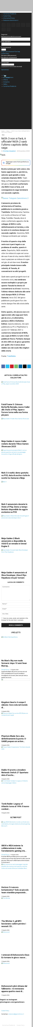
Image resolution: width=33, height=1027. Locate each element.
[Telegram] (23, 25)
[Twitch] (28, 25)
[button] (4, 71)
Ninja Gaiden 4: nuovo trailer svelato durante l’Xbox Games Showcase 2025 (15, 444)
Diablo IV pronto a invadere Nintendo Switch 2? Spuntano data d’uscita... (14, 772)
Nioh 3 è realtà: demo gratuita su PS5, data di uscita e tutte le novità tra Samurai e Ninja (15, 475)
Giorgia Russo (5, 669)
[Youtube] (8, 29)
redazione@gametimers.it (16, 1014)
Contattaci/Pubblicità (9, 14)
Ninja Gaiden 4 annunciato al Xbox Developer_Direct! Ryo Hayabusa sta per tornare (14, 575)
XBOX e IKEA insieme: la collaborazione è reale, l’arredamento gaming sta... (13, 848)
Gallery (5, 84)
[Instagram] (8, 25)
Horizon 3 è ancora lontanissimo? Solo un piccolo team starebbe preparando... (15, 890)
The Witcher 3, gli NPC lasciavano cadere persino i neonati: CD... (13, 923)
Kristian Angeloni (9, 151)
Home (2, 131)
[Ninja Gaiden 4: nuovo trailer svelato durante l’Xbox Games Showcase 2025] (15, 427)
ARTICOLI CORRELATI (13, 375)
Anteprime (6, 82)
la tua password (6, 47)
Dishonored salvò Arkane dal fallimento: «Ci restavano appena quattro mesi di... (14, 988)
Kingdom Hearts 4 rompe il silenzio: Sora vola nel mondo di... (14, 705)
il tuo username (6, 41)
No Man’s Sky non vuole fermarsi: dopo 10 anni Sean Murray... (14, 663)
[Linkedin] (13, 25)
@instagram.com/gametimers (12, 1002)
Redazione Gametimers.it (10, 20)
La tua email (5, 62)
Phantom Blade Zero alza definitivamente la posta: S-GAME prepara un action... (13, 738)
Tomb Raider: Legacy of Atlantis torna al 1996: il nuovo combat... (15, 806)
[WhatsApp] (16, 366)
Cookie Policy (7, 16)
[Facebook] (4, 25)
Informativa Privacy (9, 18)
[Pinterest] (18, 25)
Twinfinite (11, 356)
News (8, 131)
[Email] (25, 366)
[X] (4, 29)
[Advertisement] (16, 113)
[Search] (3, 89)
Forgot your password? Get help (10, 51)
